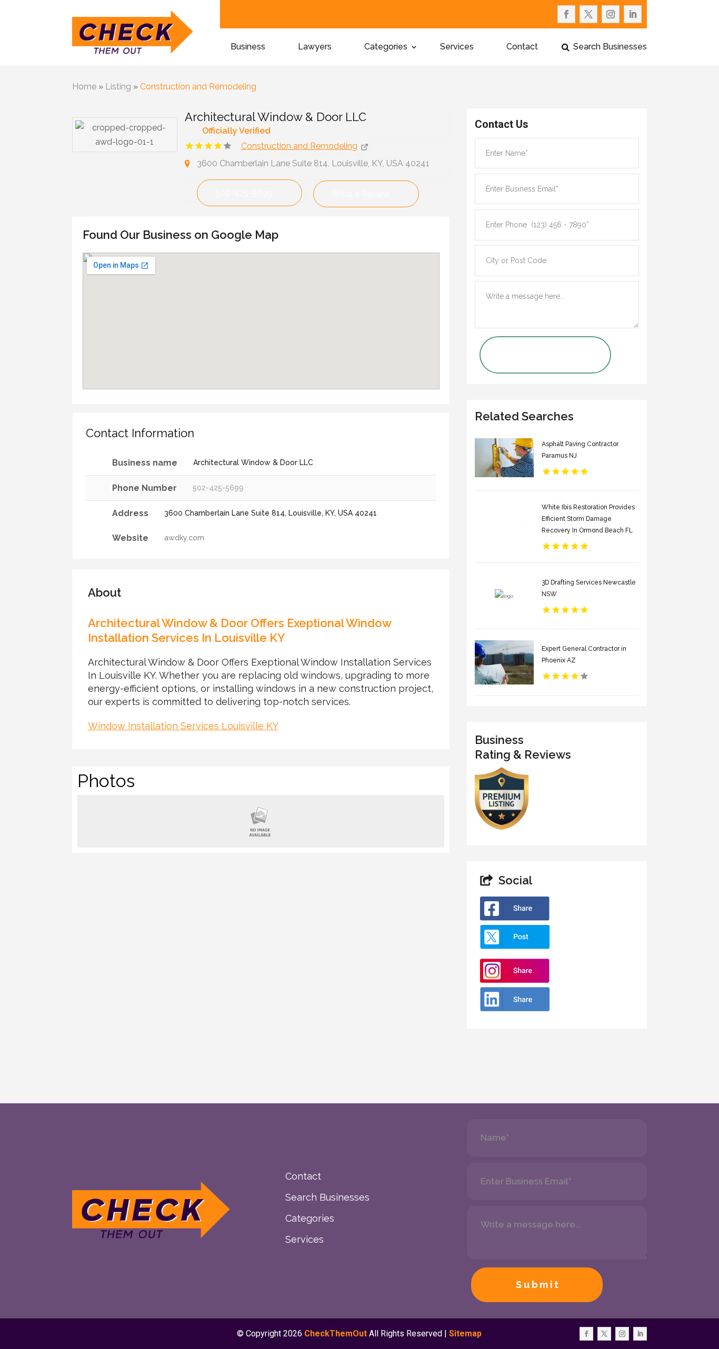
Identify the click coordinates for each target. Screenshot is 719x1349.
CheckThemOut (335, 1333)
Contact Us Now (529, 355)
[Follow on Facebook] (566, 14)
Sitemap (465, 1333)
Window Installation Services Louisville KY (183, 725)
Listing (118, 87)
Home (84, 87)
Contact (522, 47)
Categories (385, 47)
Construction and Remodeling (198, 87)
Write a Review (361, 194)
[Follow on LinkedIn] (633, 14)
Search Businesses (610, 47)
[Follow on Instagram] (611, 14)
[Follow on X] (588, 14)
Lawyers (315, 47)
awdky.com (184, 537)
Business (248, 47)
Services (457, 47)
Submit (538, 1284)
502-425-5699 (244, 193)
